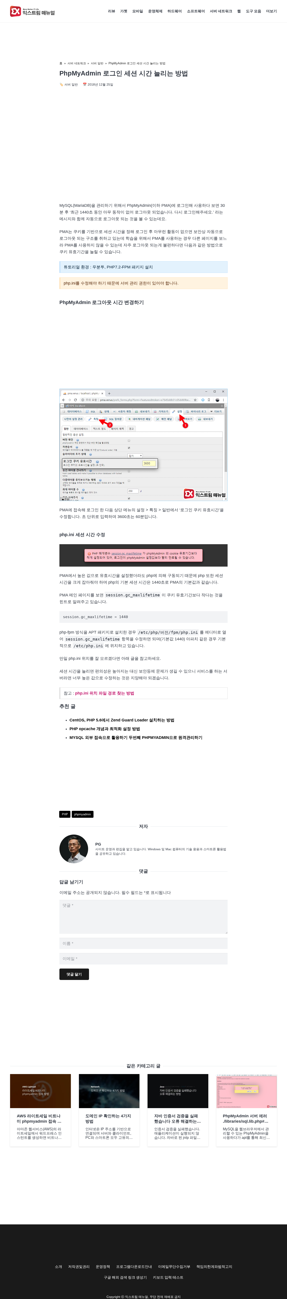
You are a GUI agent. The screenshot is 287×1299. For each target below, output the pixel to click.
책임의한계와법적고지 (214, 1267)
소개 (58, 1267)
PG (98, 844)
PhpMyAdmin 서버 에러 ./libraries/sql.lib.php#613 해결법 (246, 1121)
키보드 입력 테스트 (168, 1277)
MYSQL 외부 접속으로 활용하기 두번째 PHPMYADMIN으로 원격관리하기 (136, 737)
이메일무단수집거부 (174, 1267)
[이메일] (77, 849)
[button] (279, 11)
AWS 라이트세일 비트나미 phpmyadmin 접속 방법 (39, 1121)
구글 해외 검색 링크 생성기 (125, 1277)
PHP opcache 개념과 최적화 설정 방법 (105, 729)
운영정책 (103, 1267)
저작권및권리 (79, 1267)
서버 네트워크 (76, 63)
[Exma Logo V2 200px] (32, 11)
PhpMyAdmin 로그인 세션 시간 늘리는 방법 (137, 63)
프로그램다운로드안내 (134, 1267)
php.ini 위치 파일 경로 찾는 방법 (104, 693)
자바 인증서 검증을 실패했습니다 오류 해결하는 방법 (176, 1121)
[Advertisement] (143, 160)
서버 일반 (97, 63)
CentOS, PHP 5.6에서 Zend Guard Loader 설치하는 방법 (122, 720)
